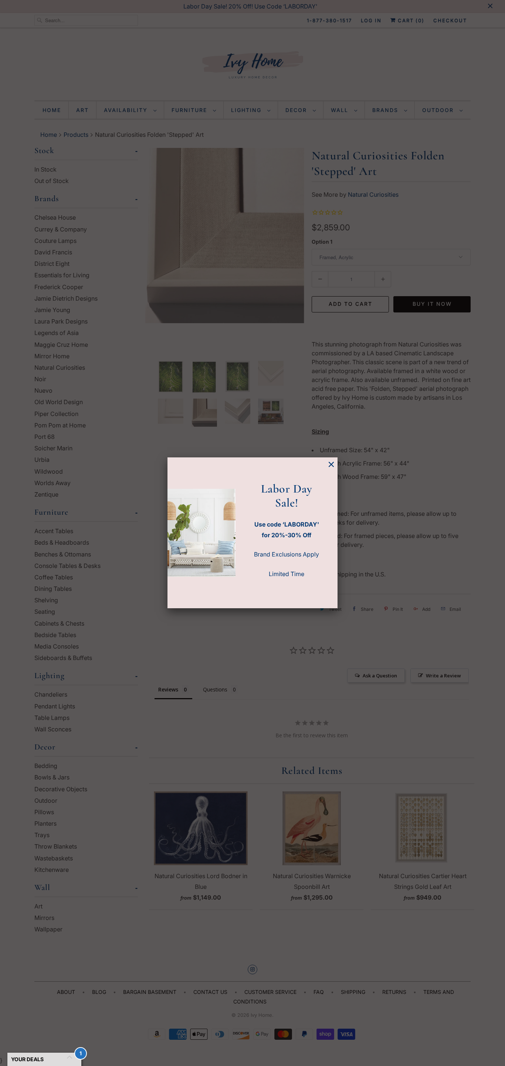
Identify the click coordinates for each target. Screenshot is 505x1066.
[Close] (331, 464)
